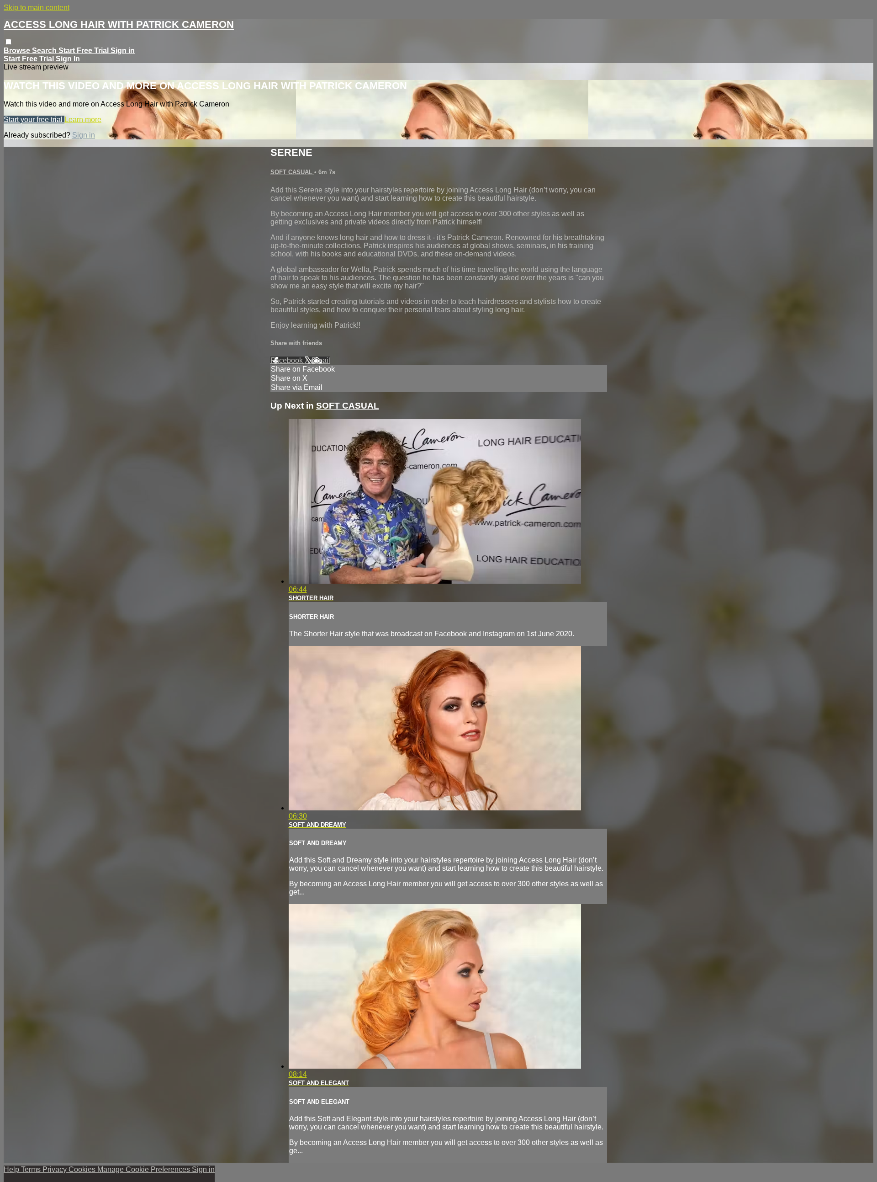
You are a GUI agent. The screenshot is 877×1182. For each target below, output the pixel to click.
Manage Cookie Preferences (144, 1169)
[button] (8, 42)
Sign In (68, 59)
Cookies (83, 1169)
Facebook (287, 360)
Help (12, 1169)
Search (45, 50)
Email (321, 360)
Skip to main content (36, 7)
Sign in (123, 50)
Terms (31, 1169)
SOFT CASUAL (292, 172)
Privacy (55, 1169)
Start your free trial (34, 119)
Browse (18, 50)
